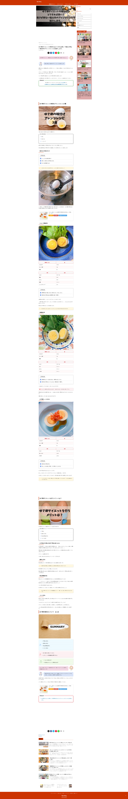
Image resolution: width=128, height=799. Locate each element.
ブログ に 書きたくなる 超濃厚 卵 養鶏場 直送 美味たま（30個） (60, 212)
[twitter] (49, 53)
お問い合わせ (59, 793)
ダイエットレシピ (42, 734)
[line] (59, 53)
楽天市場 (55, 215)
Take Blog (39, 1)
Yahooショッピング (62, 215)
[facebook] (51, 53)
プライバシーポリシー (54, 793)
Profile (63, 793)
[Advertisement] (56, 34)
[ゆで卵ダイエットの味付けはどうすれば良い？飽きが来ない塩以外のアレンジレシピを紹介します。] (53, 53)
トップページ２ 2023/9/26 (69, 793)
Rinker (52, 686)
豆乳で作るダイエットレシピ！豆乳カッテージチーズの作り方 (60, 742)
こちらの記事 (62, 82)
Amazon (50, 215)
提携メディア (75, 793)
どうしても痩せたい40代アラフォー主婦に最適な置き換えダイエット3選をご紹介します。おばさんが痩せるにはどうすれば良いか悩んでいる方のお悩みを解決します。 (84, 94)
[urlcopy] (63, 53)
